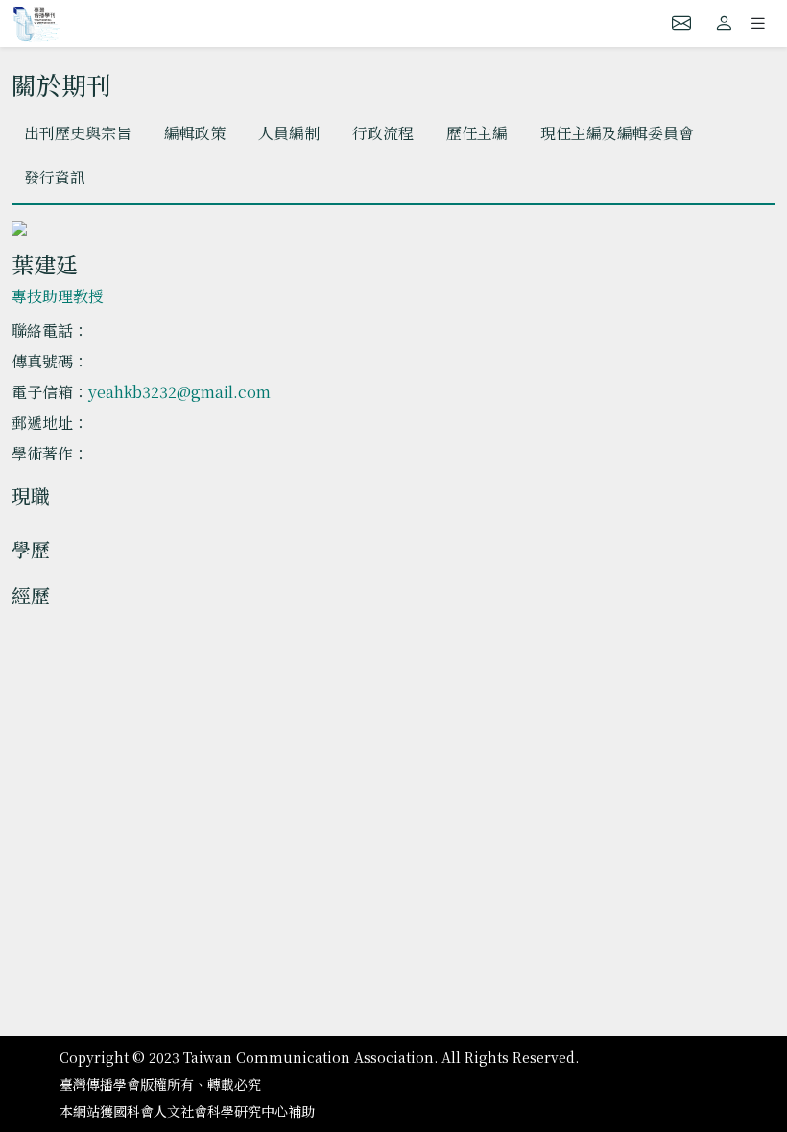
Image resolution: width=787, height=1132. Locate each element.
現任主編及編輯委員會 (617, 133)
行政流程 (383, 133)
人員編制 (289, 133)
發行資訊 (54, 177)
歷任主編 (477, 133)
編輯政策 (195, 133)
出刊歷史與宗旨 (77, 133)
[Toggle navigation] (758, 23)
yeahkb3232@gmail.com (179, 392)
